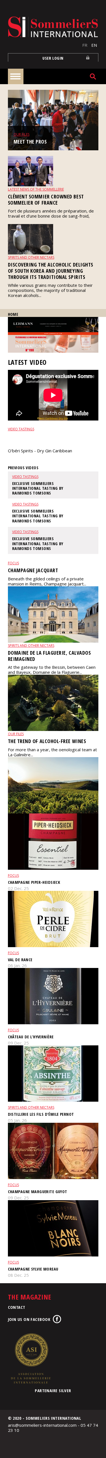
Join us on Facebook (29, 1319)
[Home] (53, 26)
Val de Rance (20, 959)
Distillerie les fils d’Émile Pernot (41, 1114)
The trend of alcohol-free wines (47, 741)
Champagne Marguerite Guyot (37, 1191)
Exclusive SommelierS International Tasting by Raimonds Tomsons (52, 439)
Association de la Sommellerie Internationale (30, 1358)
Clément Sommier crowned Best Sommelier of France (46, 199)
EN (94, 45)
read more (18, 460)
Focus (13, 563)
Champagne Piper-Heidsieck (34, 882)
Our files (21, 134)
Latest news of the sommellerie (36, 189)
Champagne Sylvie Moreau (33, 1269)
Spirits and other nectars (31, 257)
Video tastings (21, 429)
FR (84, 45)
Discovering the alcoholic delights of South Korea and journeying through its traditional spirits (50, 270)
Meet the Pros (30, 141)
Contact (16, 1307)
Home (13, 314)
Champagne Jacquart (33, 570)
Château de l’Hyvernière (31, 1036)
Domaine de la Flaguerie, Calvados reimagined (49, 655)
